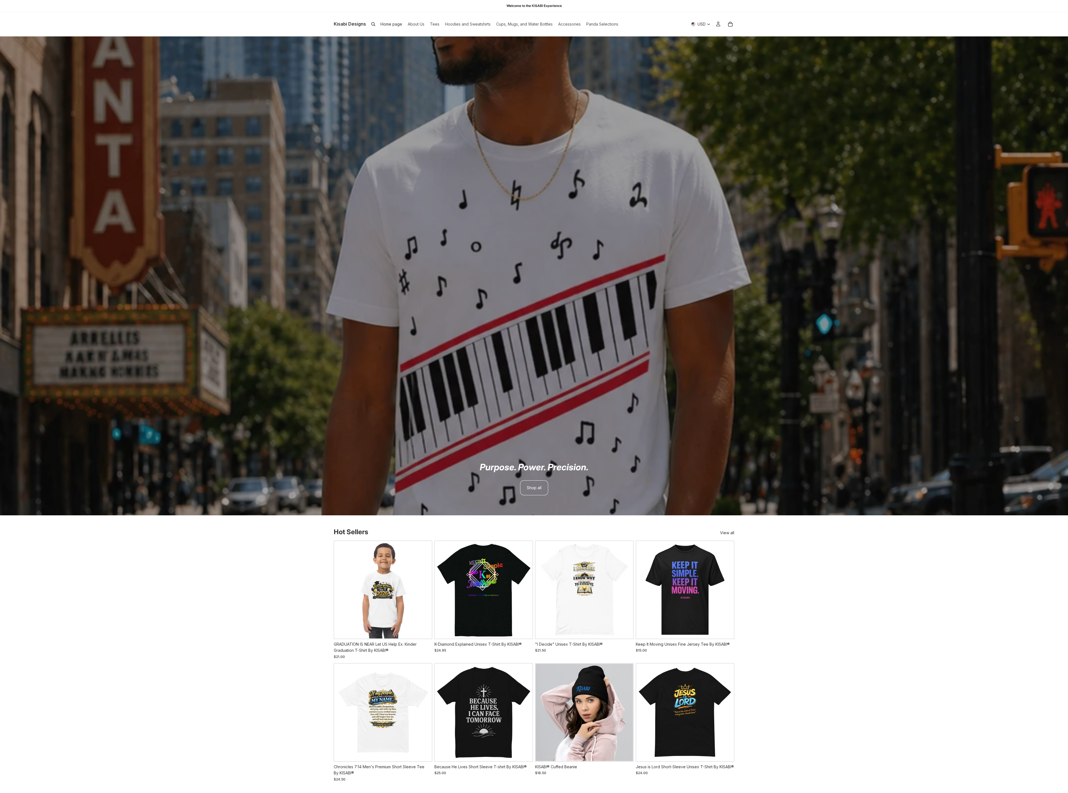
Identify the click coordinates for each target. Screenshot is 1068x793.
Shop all (534, 487)
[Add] (624, 752)
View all (727, 532)
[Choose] (423, 630)
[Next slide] (423, 590)
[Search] (373, 24)
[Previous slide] (342, 590)
